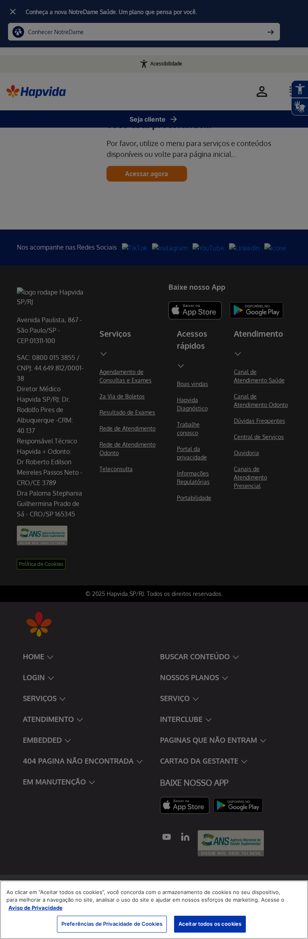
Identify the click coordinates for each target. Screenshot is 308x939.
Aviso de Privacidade (35, 907)
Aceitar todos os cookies (209, 924)
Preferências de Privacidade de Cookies (111, 924)
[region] (154, 909)
